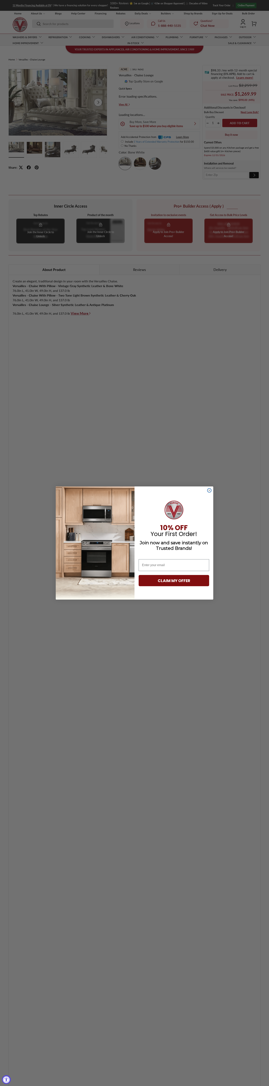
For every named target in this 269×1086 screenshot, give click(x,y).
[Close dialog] (209, 490)
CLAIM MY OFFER (174, 580)
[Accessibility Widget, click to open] (6, 1079)
